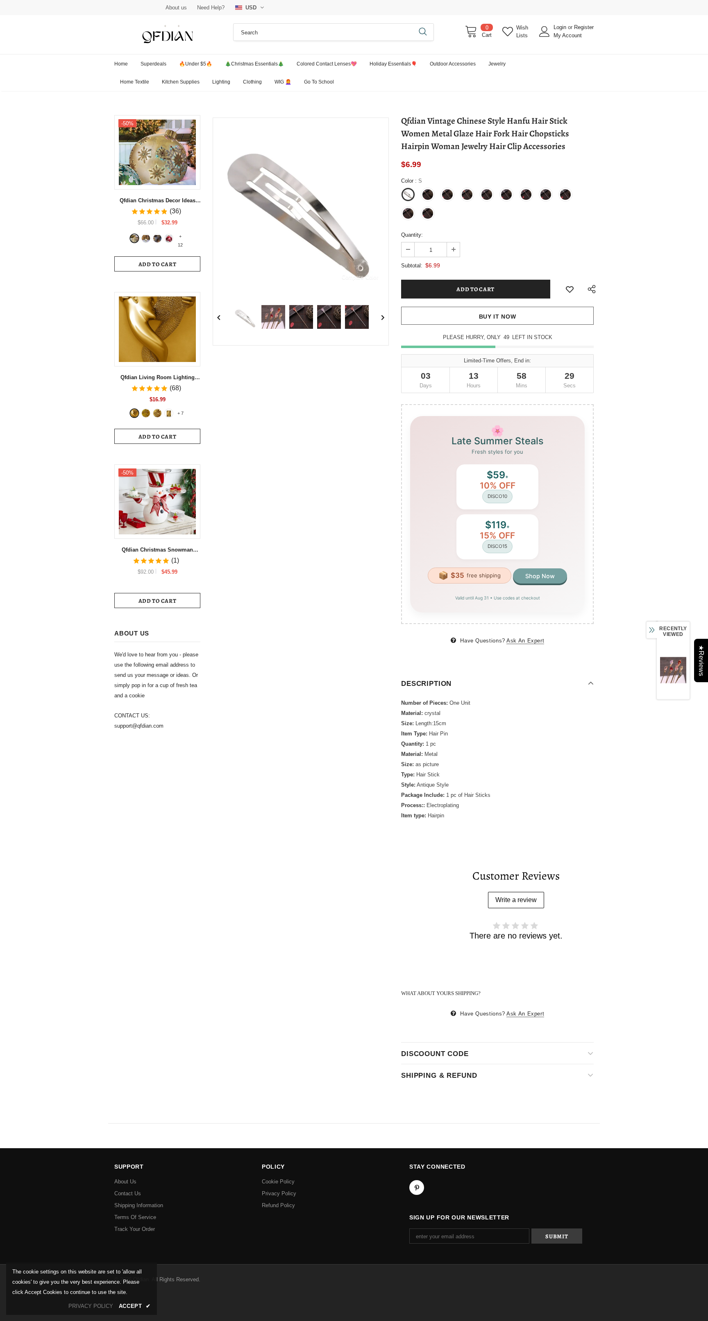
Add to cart (157, 264)
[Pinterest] (416, 1187)
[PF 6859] (157, 413)
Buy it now (497, 316)
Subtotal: (411, 265)
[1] (134, 238)
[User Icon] (544, 31)
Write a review (516, 899)
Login (561, 27)
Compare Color (360, 277)
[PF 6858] (134, 413)
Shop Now (540, 575)
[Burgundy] (169, 413)
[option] (300, 205)
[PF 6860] (146, 413)
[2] (146, 238)
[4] (169, 238)
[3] (157, 238)
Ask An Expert (525, 641)
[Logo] (167, 34)
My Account (568, 35)
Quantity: (412, 235)
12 (180, 237)
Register (584, 27)
